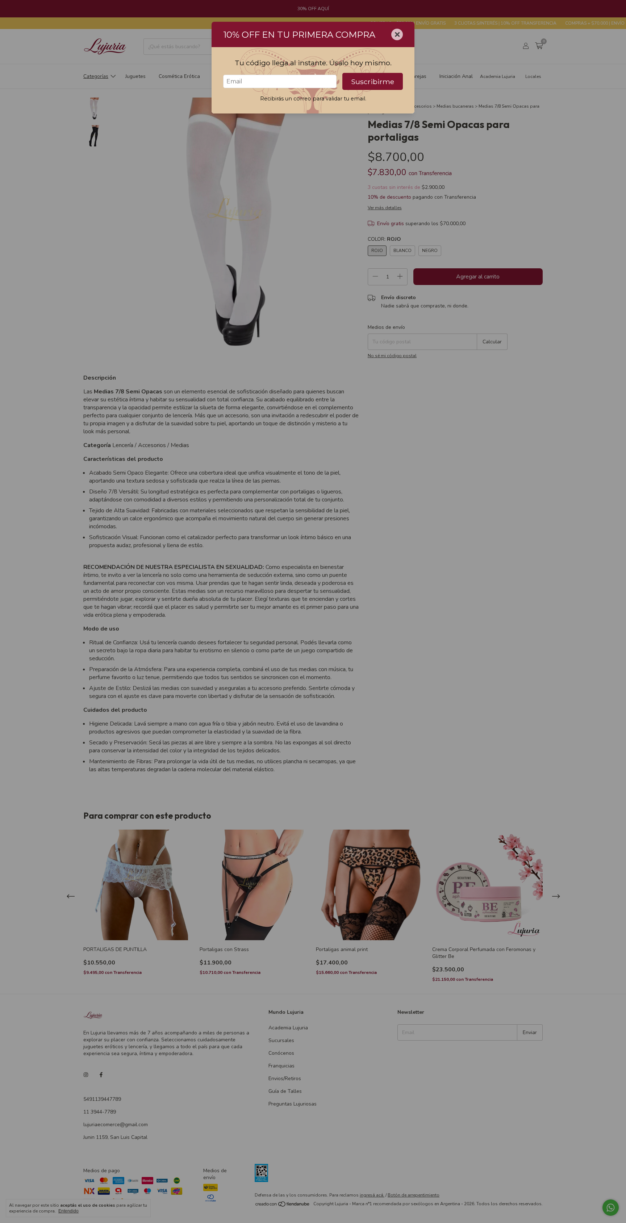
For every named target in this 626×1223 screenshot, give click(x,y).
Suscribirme (372, 81)
